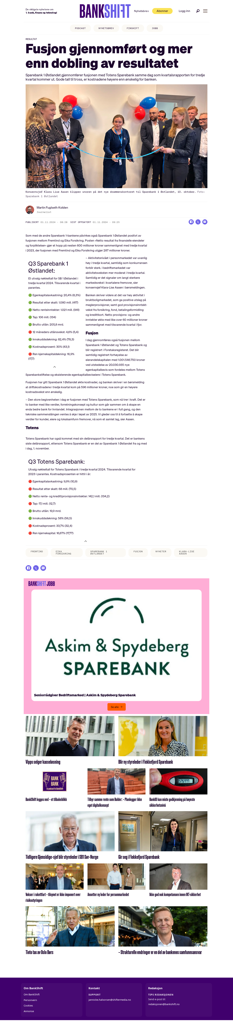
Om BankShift (32, 994)
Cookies (28, 1005)
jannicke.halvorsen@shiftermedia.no (110, 999)
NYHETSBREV (106, 28)
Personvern (30, 1000)
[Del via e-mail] (204, 221)
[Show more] (54, 366)
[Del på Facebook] (191, 221)
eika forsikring (63, 552)
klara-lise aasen (186, 552)
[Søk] (198, 11)
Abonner (162, 11)
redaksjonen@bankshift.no (164, 1004)
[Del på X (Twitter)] (198, 221)
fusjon (138, 551)
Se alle (115, 707)
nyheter (161, 551)
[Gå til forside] (105, 11)
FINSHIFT (133, 28)
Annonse (29, 1011)
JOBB (155, 28)
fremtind (37, 551)
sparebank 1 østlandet (98, 552)
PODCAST (80, 28)
